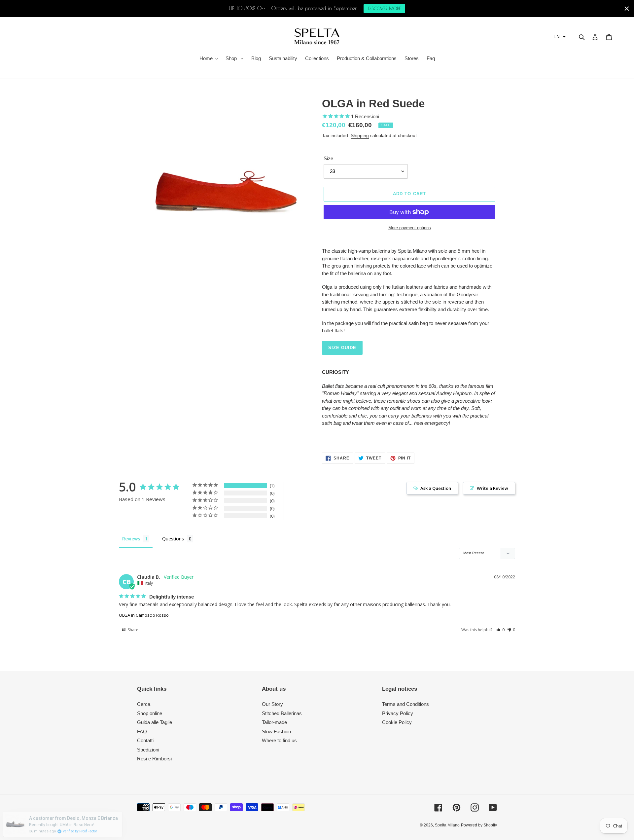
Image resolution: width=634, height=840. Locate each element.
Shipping (360, 135)
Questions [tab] (173, 538)
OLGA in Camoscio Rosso (144, 615)
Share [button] (132, 630)
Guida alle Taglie (154, 722)
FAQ (142, 731)
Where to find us (279, 740)
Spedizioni (148, 749)
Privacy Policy (397, 713)
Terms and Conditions (405, 704)
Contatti (145, 740)
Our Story (272, 704)
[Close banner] (627, 9)
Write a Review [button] (492, 488)
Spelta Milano (447, 825)
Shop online (149, 713)
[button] (559, 37)
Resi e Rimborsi (154, 758)
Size (328, 158)
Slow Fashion (276, 731)
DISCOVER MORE (384, 8)
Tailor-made (274, 722)
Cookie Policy (397, 722)
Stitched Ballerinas (282, 713)
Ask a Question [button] (435, 488)
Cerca (143, 704)
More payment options (409, 227)
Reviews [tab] (131, 538)
